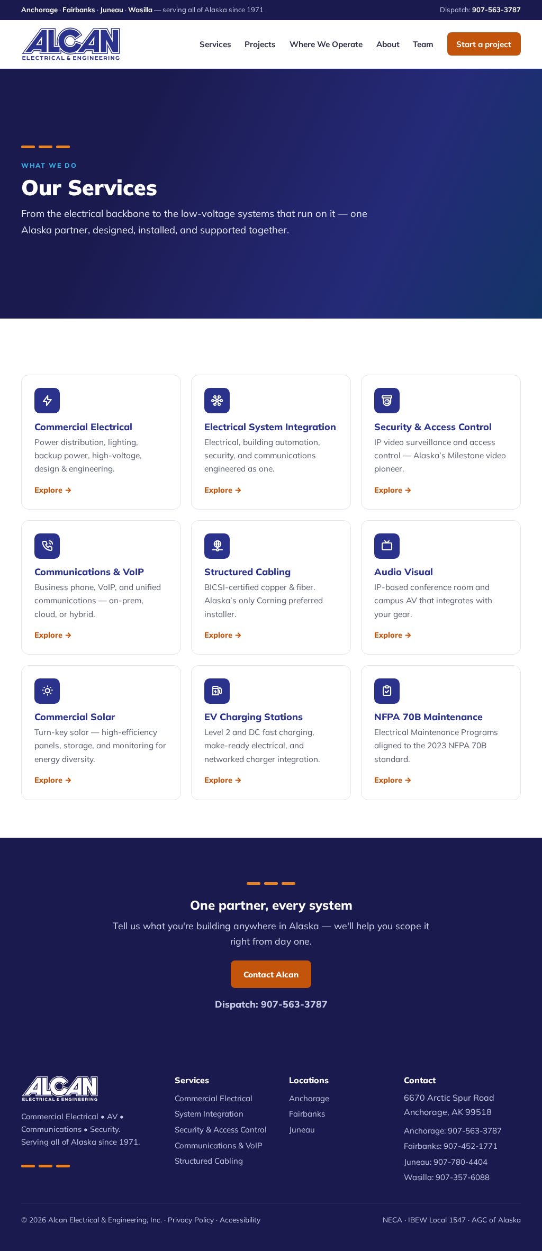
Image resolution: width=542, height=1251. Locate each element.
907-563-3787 (496, 9)
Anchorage (39, 9)
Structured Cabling (209, 1161)
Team (423, 44)
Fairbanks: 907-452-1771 (451, 1146)
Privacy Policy (191, 1219)
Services (215, 44)
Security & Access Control (221, 1130)
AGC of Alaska (496, 1219)
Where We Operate (326, 44)
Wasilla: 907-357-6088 (447, 1177)
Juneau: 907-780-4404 (445, 1162)
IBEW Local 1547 (437, 1219)
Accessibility (240, 1219)
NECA (392, 1219)
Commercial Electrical (213, 1098)
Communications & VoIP (219, 1145)
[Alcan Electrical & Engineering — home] (71, 44)
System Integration (209, 1114)
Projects (260, 44)
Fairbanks (78, 9)
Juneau (111, 9)
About (388, 44)
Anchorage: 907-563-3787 (453, 1131)
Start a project (483, 44)
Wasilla (140, 9)
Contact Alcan (271, 974)
